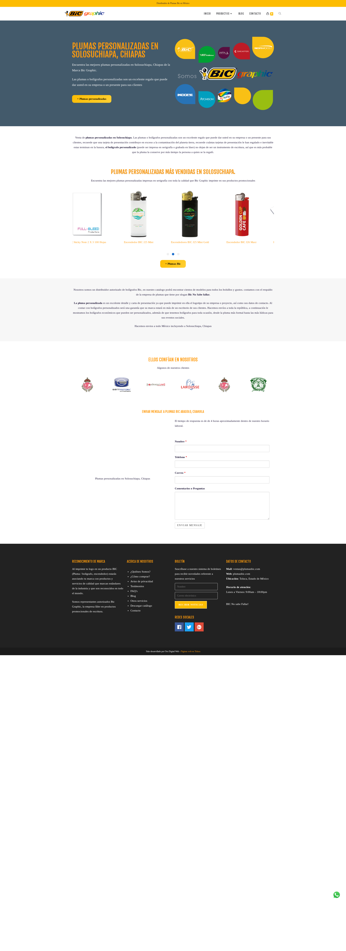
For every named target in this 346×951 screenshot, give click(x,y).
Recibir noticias (191, 605)
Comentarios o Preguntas (190, 488)
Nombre (181, 441)
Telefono (181, 457)
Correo (180, 472)
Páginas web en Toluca (190, 651)
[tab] (178, 254)
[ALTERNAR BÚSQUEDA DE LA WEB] (280, 13)
